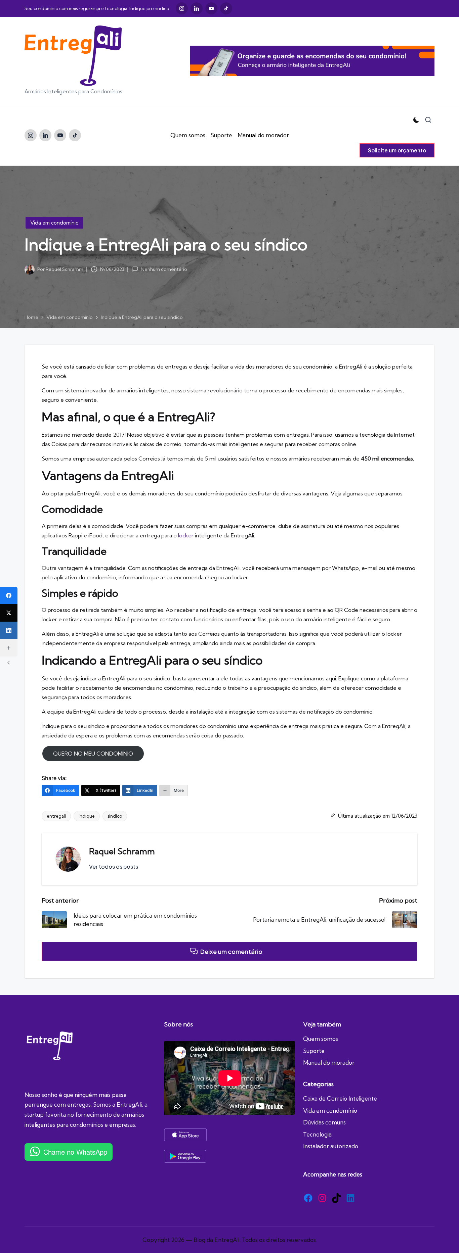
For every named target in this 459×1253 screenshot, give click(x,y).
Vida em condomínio (54, 223)
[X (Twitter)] (8, 613)
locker (186, 535)
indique (87, 816)
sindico (115, 816)
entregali (56, 816)
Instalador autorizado (330, 1146)
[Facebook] (8, 595)
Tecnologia (317, 1134)
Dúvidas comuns (324, 1122)
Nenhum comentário (164, 269)
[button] (397, 150)
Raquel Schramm (122, 851)
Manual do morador (328, 1062)
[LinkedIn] (8, 630)
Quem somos (320, 1038)
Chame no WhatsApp (75, 1152)
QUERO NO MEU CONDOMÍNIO (93, 753)
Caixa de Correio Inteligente (340, 1098)
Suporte (314, 1050)
